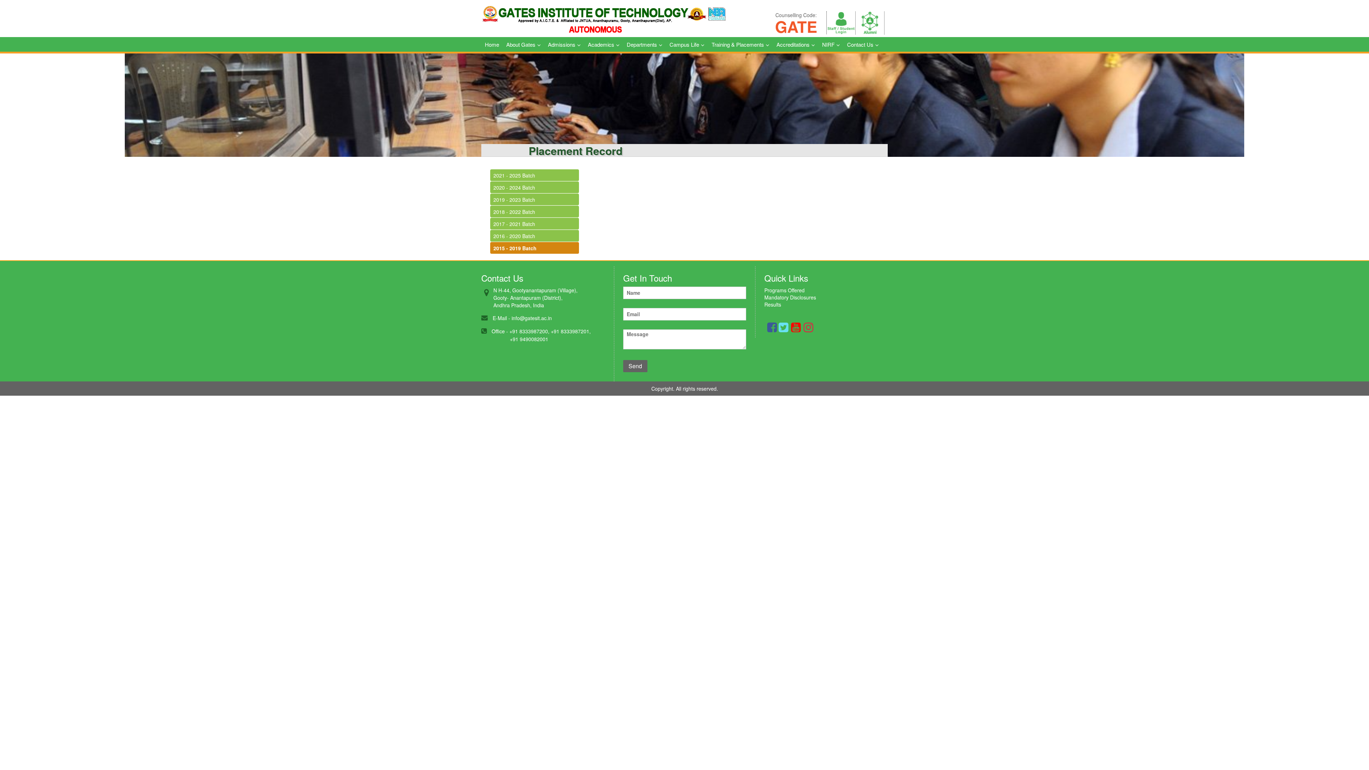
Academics (601, 44)
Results (772, 304)
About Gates (520, 44)
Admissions (561, 44)
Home (492, 44)
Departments (642, 44)
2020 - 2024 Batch (514, 187)
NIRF (828, 44)
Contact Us (860, 44)
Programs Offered (784, 290)
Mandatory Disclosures (790, 297)
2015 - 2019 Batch (515, 248)
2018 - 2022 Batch (514, 211)
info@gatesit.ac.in (532, 318)
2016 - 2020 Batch (514, 236)
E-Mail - (501, 318)
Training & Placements (738, 44)
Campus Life (684, 44)
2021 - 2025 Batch (514, 175)
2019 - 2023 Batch (514, 199)
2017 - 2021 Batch (514, 223)
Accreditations (793, 44)
